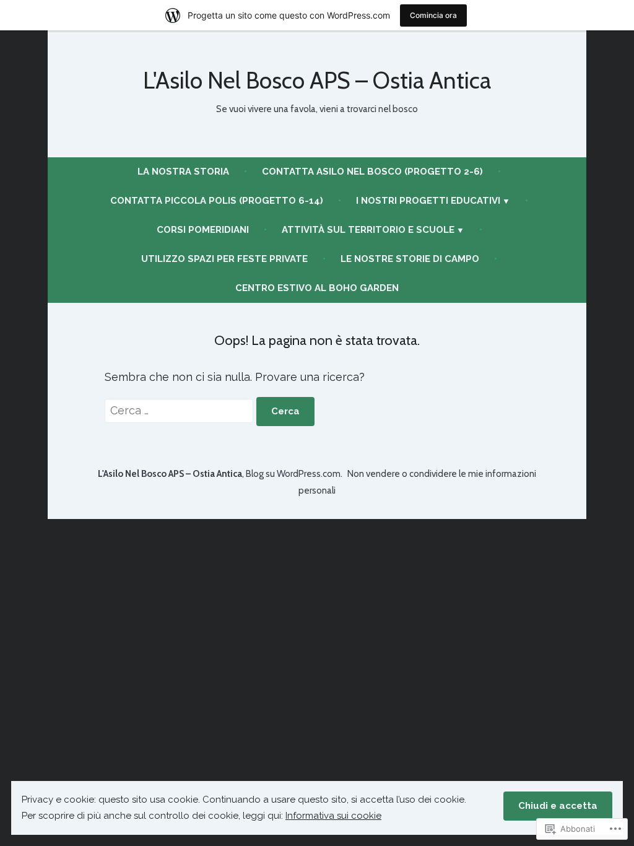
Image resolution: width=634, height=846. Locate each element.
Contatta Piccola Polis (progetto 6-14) (216, 200)
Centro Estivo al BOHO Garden (317, 288)
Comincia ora (433, 15)
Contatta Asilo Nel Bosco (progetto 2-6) (372, 171)
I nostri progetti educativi (428, 200)
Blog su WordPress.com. (294, 473)
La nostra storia (183, 171)
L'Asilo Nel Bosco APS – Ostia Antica (317, 80)
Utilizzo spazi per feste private (224, 258)
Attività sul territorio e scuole (368, 229)
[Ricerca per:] (180, 410)
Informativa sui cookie (333, 815)
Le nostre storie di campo (410, 258)
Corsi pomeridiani (203, 229)
